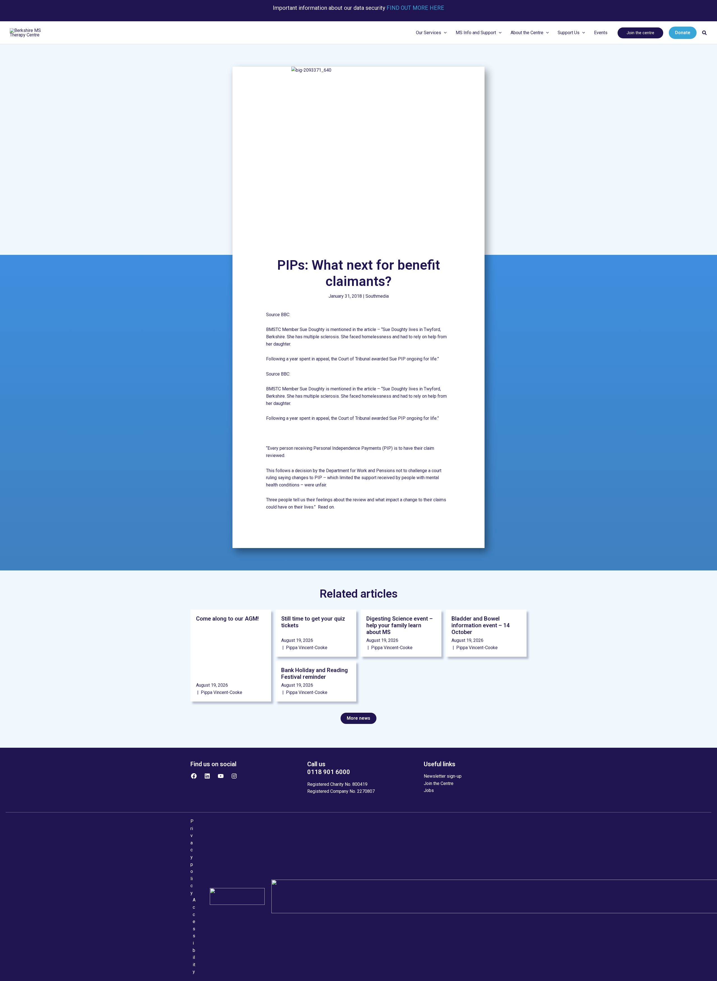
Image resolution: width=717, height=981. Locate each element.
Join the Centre (438, 783)
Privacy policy (192, 857)
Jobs (429, 790)
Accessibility (194, 935)
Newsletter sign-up (443, 776)
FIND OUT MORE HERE (414, 7)
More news (358, 718)
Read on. (327, 507)
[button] (444, 33)
